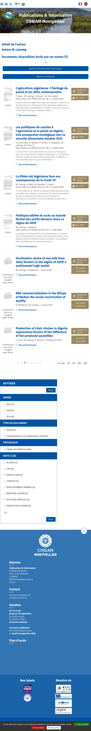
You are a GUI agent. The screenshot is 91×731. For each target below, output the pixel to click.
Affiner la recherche (45, 76)
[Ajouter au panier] (74, 91)
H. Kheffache (32, 270)
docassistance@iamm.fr (20, 595)
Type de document (15, 423)
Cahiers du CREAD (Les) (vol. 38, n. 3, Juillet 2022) (42, 98)
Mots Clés (9, 455)
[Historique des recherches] (23, 4)
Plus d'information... (28, 115)
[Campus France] (27, 698)
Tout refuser (39, 728)
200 (85, 363)
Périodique (10, 442)
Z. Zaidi (49, 184)
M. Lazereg (29, 96)
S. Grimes (43, 142)
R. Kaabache (54, 142)
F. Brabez (31, 227)
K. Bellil (30, 184)
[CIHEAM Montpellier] (45, 545)
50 (74, 363)
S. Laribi (42, 270)
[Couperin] (64, 711)
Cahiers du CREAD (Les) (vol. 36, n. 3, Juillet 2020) (42, 187)
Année (7, 397)
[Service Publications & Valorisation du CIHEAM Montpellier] (9, 14)
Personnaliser (54, 728)
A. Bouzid (39, 96)
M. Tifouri (28, 145)
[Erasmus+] (64, 696)
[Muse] (64, 689)
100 (79, 363)
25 (69, 363)
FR (79, 3)
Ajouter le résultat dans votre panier (45, 68)
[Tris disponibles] (46, 62)
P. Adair (19, 96)
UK (85, 3)
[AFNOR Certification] (27, 689)
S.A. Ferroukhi (51, 96)
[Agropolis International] (64, 703)
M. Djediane (39, 184)
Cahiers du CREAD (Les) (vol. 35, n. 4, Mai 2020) (41, 229)
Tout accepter (82, 724)
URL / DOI (79, 97)
